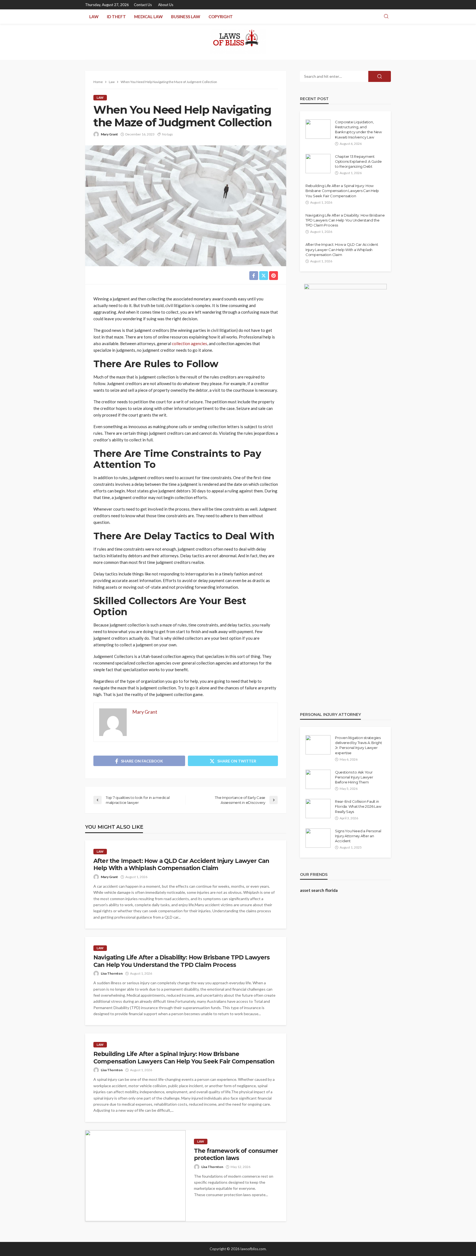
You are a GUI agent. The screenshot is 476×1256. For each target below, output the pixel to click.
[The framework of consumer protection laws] (135, 1175)
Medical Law (148, 16)
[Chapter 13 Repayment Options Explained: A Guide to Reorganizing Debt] (318, 163)
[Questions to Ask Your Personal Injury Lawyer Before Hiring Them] (318, 779)
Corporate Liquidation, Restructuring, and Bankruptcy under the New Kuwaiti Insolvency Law (358, 129)
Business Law (185, 16)
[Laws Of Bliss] (238, 41)
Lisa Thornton (112, 973)
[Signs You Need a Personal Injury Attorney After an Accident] (318, 838)
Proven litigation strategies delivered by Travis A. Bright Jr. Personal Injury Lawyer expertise (358, 745)
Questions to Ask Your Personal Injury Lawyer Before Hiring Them (354, 777)
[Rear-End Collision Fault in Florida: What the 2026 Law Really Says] (318, 808)
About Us (165, 4)
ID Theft (116, 16)
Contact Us (143, 4)
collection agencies (189, 343)
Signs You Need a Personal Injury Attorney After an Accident (358, 836)
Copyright (221, 16)
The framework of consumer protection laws (236, 1154)
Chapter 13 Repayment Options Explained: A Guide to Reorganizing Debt (358, 161)
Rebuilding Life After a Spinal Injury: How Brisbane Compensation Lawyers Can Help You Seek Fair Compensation (183, 1057)
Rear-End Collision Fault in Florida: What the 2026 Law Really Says (358, 806)
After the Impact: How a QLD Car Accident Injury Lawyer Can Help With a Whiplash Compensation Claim (181, 864)
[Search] (386, 16)
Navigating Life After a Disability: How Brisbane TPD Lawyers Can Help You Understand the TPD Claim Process (181, 961)
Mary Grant (109, 134)
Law (94, 16)
